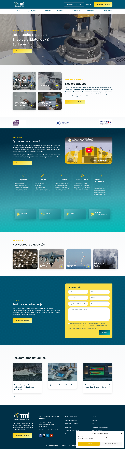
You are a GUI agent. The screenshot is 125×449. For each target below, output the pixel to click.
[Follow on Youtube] (51, 435)
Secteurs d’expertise (31, 11)
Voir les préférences (111, 444)
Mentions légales (97, 430)
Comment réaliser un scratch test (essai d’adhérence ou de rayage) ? (97, 387)
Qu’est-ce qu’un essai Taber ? (61, 385)
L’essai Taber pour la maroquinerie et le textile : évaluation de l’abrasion (27, 387)
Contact (89, 4)
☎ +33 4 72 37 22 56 (74, 4)
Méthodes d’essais (107, 11)
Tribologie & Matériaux (48, 11)
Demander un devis (103, 4)
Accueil (94, 417)
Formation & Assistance (76, 11)
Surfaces (59, 10)
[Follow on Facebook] (40, 435)
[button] (121, 433)
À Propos (16, 11)
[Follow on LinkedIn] (47, 435)
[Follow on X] (44, 435)
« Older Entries (17, 397)
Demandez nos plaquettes (100, 427)
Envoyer (104, 333)
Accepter (89, 444)
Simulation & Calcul (91, 11)
